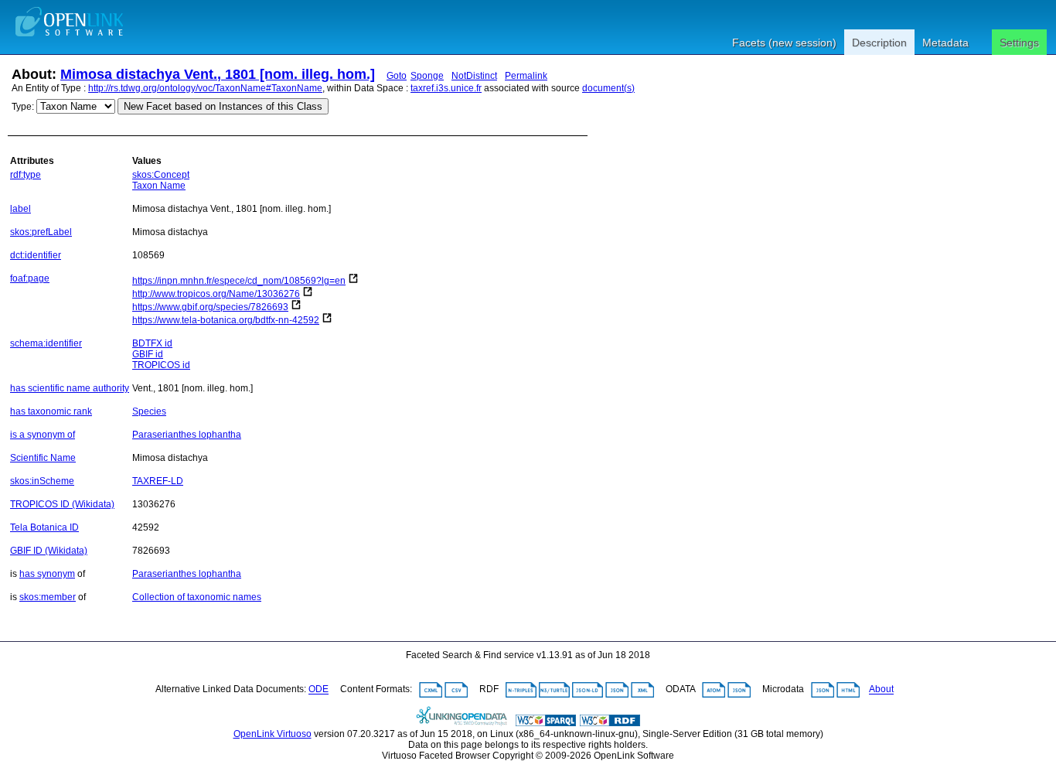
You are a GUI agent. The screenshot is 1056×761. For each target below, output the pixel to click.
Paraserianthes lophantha (186, 434)
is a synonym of (42, 434)
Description (879, 42)
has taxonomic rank (51, 411)
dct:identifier (35, 255)
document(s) (608, 88)
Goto (397, 75)
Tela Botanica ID (44, 527)
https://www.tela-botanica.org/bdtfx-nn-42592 (225, 320)
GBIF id (147, 354)
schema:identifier (46, 343)
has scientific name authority (69, 388)
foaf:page (29, 278)
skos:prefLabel (41, 232)
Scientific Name (43, 457)
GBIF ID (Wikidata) (48, 550)
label (20, 208)
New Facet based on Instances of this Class (223, 106)
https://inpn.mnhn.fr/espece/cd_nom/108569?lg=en (239, 280)
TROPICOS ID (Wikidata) (62, 504)
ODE (318, 689)
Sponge (427, 75)
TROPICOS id (161, 365)
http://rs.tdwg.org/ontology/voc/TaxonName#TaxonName (205, 88)
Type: (23, 106)
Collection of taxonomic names (196, 597)
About (881, 689)
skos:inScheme (42, 481)
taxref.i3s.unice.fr (446, 88)
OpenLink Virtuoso (272, 734)
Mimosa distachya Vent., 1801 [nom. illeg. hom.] (217, 74)
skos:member (47, 597)
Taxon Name (159, 185)
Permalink (526, 75)
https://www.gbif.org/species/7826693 (210, 307)
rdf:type (25, 174)
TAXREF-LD (157, 481)
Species (149, 411)
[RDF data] (610, 723)
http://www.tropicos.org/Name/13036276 (216, 293)
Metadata (945, 42)
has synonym (47, 573)
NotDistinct (474, 75)
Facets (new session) (784, 42)
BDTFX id (152, 343)
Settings (1019, 42)
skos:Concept (160, 174)
